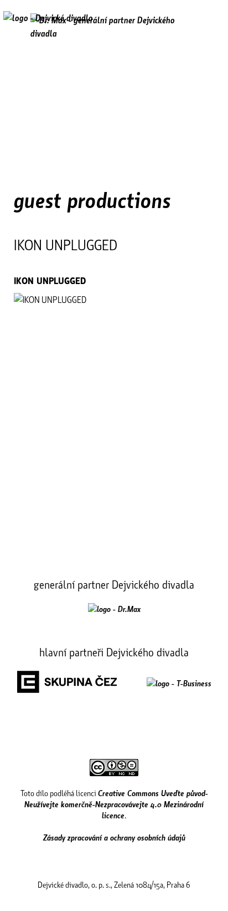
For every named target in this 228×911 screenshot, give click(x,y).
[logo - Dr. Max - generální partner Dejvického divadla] (114, 26)
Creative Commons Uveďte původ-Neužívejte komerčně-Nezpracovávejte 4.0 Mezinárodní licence (116, 804)
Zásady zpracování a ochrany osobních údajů (114, 837)
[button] (207, 26)
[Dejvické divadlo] (48, 25)
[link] (114, 608)
